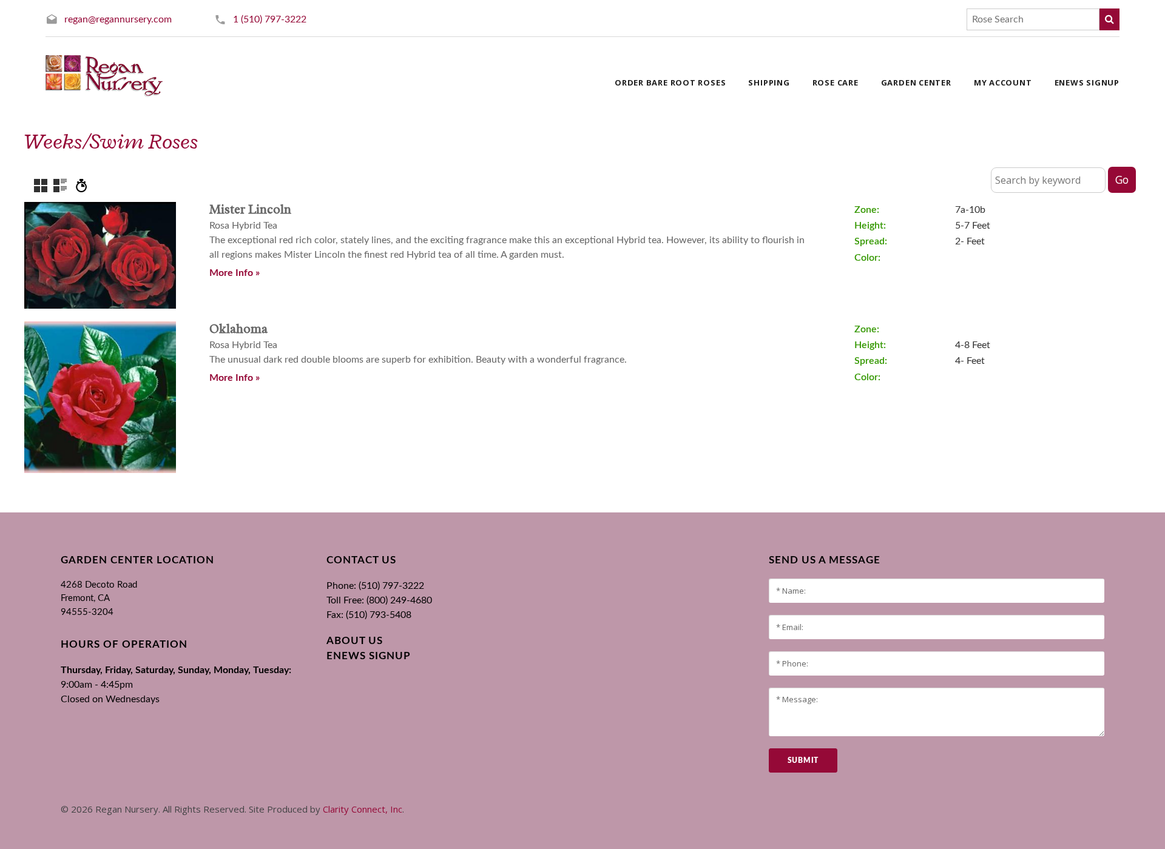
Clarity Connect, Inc (362, 809)
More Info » (234, 273)
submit (803, 760)
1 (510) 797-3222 (269, 19)
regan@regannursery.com (118, 19)
